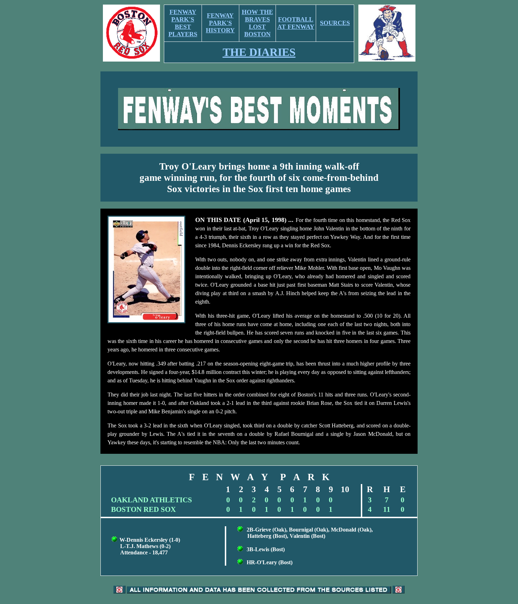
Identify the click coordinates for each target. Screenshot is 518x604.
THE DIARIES (259, 52)
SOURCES (335, 22)
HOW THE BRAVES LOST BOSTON (257, 23)
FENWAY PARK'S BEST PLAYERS (182, 23)
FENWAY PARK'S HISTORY (220, 23)
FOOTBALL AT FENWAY (295, 23)
